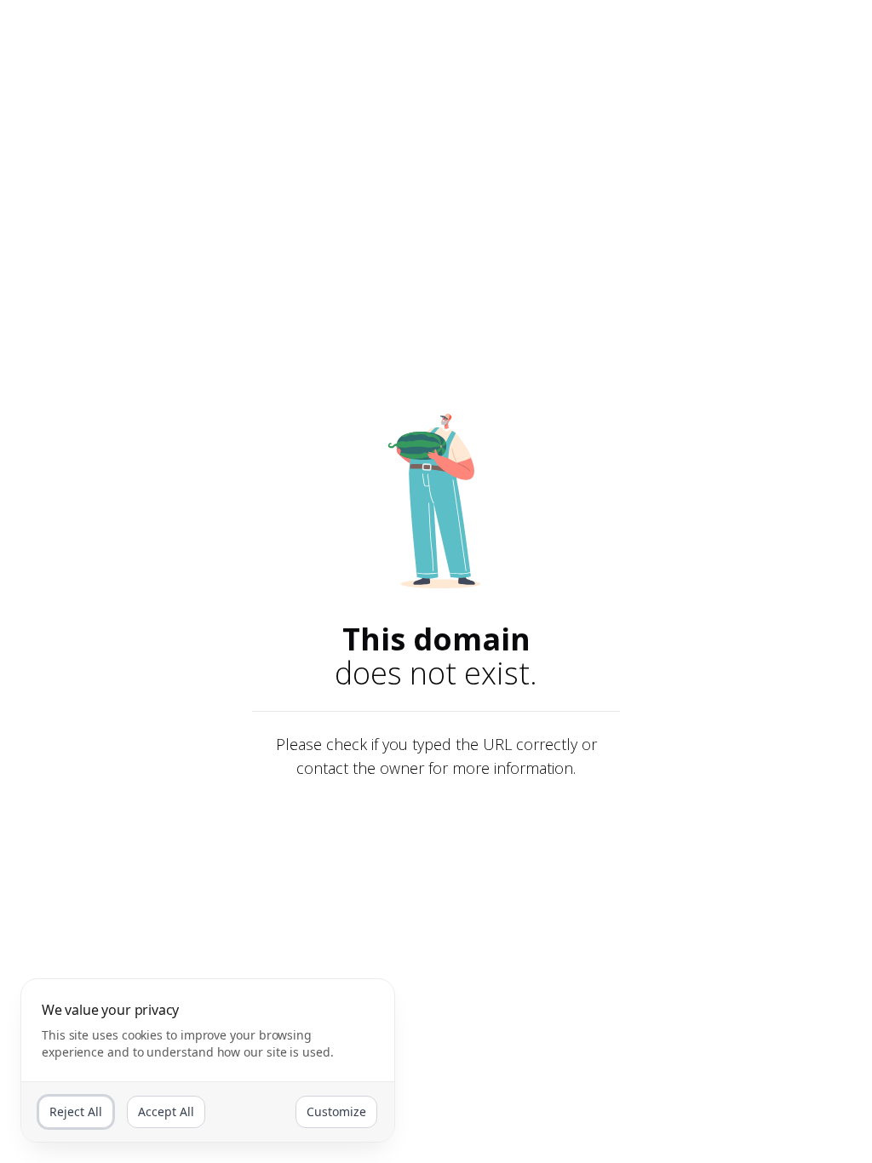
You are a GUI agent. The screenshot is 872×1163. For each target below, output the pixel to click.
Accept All (166, 1111)
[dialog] (207, 1060)
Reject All (75, 1111)
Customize (336, 1111)
